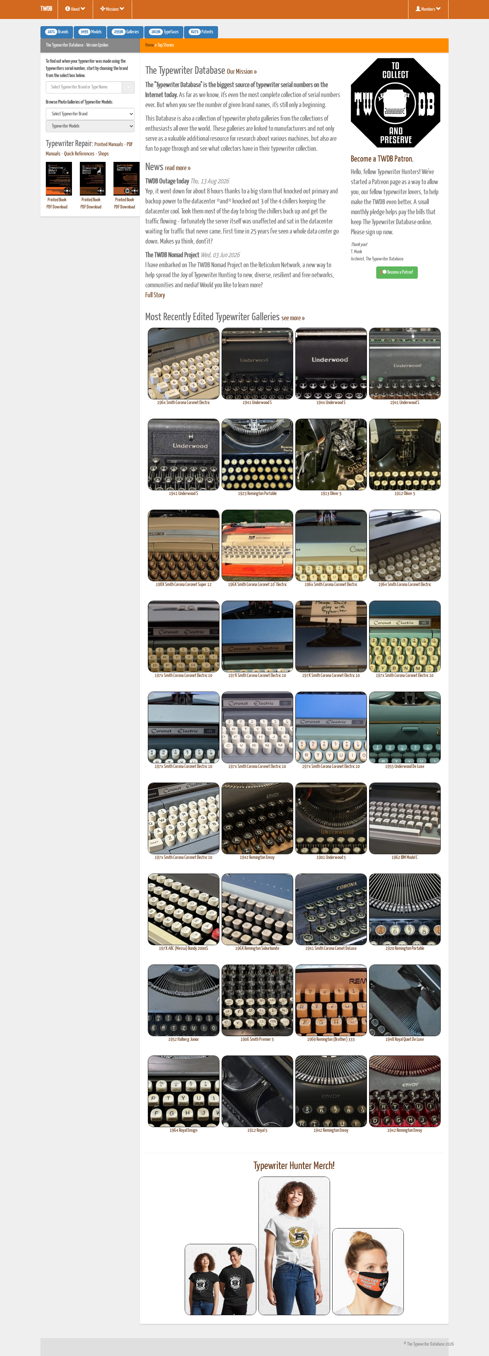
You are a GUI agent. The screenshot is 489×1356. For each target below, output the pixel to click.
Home (149, 45)
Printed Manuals (109, 144)
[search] (90, 114)
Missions (112, 9)
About (75, 9)
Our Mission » (242, 72)
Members (428, 9)
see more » (293, 318)
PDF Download (57, 207)
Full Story (155, 295)
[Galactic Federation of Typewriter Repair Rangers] (294, 1246)
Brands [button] (58, 32)
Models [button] (91, 32)
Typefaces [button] (165, 32)
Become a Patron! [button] (400, 272)
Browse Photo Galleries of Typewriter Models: (79, 102)
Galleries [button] (126, 32)
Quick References (79, 154)
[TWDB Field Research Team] (368, 1272)
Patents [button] (202, 32)
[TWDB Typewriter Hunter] (220, 1279)
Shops (103, 154)
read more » (177, 168)
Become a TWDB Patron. (382, 159)
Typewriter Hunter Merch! (294, 1166)
